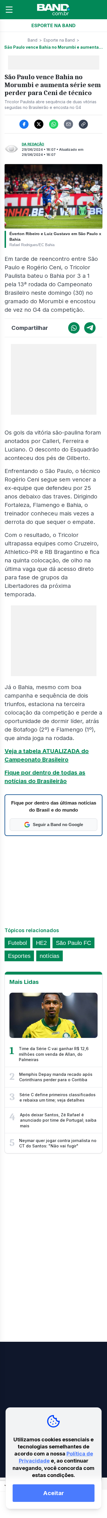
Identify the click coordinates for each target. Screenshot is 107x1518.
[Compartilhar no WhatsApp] (53, 124)
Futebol (17, 943)
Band (32, 40)
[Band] (53, 9)
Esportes (19, 956)
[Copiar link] (83, 124)
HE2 (41, 943)
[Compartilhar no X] (38, 124)
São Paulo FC (73, 943)
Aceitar (53, 1493)
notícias (49, 956)
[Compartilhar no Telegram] (90, 328)
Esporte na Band (59, 40)
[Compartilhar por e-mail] (68, 124)
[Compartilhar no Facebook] (24, 124)
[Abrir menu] (9, 9)
